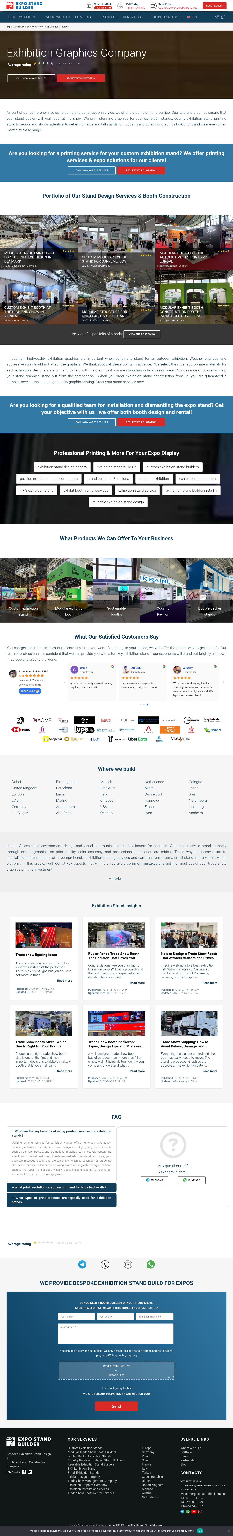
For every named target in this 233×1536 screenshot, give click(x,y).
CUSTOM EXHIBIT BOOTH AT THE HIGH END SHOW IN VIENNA (27, 311)
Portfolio (110, 17)
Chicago (106, 800)
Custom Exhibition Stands (85, 1448)
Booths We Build (19, 17)
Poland (146, 1456)
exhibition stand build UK (117, 467)
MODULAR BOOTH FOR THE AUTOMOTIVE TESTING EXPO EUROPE (183, 257)
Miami (150, 788)
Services (82, 17)
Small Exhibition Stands (83, 1472)
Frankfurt (107, 788)
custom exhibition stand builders (173, 467)
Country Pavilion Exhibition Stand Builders (96, 1460)
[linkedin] (30, 1472)
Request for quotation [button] (81, 78)
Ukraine (147, 1481)
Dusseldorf (153, 794)
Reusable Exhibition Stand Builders (91, 1464)
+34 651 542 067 (191, 1506)
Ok (200, 1530)
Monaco (147, 1489)
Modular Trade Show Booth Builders (92, 1452)
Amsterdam (65, 807)
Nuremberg (198, 800)
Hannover (152, 800)
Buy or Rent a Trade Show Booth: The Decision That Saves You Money (114, 957)
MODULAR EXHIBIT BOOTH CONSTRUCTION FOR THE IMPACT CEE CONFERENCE (182, 311)
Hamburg (196, 807)
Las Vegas (20, 813)
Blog (183, 1464)
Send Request (214, 5)
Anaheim (196, 813)
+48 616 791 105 (135, 8)
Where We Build (57, 17)
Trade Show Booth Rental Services (91, 1493)
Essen (194, 788)
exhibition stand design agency (62, 467)
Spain (193, 794)
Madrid (61, 800)
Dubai (16, 782)
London (18, 794)
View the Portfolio (142, 334)
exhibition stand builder (197, 479)
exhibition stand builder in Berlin (191, 490)
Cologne (195, 782)
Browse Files (116, 1375)
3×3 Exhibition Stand (81, 1468)
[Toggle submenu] (41, 17)
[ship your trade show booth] (189, 1023)
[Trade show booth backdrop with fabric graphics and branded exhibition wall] (116, 1023)
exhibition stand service (137, 490)
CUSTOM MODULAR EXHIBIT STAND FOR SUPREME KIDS (105, 259)
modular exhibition (154, 479)
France (150, 807)
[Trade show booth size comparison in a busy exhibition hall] (44, 1023)
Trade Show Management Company (92, 1481)
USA (103, 807)
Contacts (131, 17)
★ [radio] (35, 63)
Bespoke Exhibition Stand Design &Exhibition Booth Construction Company (28, 1460)
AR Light (86, 668)
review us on (28, 690)
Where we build (190, 1448)
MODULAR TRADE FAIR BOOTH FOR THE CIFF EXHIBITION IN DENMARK (29, 257)
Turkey (146, 1472)
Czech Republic (152, 1477)
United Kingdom (25, 788)
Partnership (188, 1460)
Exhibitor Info (162, 17)
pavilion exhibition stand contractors (49, 479)
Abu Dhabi (64, 813)
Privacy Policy (76, 1525)
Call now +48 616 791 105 (31, 78)
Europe (146, 1448)
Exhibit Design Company (84, 1477)
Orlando (106, 813)
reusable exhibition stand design (118, 502)
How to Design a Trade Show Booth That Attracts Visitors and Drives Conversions (189, 957)
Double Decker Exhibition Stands (90, 1456)
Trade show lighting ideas (36, 954)
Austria (147, 1493)
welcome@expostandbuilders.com (178, 8)
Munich (106, 782)
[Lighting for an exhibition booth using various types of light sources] (44, 935)
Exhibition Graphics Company (87, 1485)
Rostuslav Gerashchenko (199, 668)
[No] (228, 1531)
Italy (103, 794)
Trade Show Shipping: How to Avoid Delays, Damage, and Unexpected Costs (184, 1046)
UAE (15, 800)
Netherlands (154, 782)
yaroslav (138, 668)
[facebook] (24, 1472)
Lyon (148, 813)
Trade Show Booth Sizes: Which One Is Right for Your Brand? (41, 1043)
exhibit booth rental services (86, 490)
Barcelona (64, 788)
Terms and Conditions (95, 1525)
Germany (19, 807)
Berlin (60, 794)
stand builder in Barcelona (108, 479)
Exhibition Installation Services (88, 1489)
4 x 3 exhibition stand (37, 490)
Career (185, 1456)
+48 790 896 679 (191, 1502)
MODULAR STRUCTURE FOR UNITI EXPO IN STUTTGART (104, 314)
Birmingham (66, 782)
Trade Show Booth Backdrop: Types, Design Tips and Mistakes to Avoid (114, 1046)
